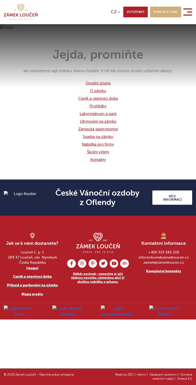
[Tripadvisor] (124, 263)
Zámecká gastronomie (98, 129)
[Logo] (21, 12)
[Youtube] (114, 263)
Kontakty (98, 160)
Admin (141, 374)
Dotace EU (184, 378)
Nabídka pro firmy (98, 144)
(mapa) (32, 268)
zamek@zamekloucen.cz (163, 262)
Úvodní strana (98, 83)
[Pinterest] (93, 263)
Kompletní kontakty (163, 271)
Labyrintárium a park (98, 114)
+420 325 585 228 (163, 252)
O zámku (98, 91)
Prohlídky (98, 106)
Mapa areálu (32, 294)
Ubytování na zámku (98, 121)
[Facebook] (71, 263)
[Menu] (188, 12)
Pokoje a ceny (165, 12)
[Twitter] (103, 263)
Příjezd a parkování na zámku (32, 285)
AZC (130, 374)
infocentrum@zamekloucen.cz (164, 257)
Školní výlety (98, 152)
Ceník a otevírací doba (98, 98)
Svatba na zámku (98, 137)
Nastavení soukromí (163, 374)
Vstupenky (135, 12)
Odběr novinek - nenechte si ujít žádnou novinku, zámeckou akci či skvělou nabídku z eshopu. (98, 278)
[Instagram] (82, 263)
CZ (114, 11)
